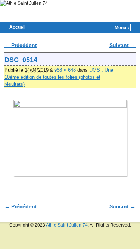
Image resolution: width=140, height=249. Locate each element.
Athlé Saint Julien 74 (67, 225)
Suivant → (122, 45)
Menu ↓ (122, 27)
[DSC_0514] (70, 138)
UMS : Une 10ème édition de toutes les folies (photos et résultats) (58, 77)
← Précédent (20, 45)
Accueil (17, 27)
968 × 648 (65, 70)
